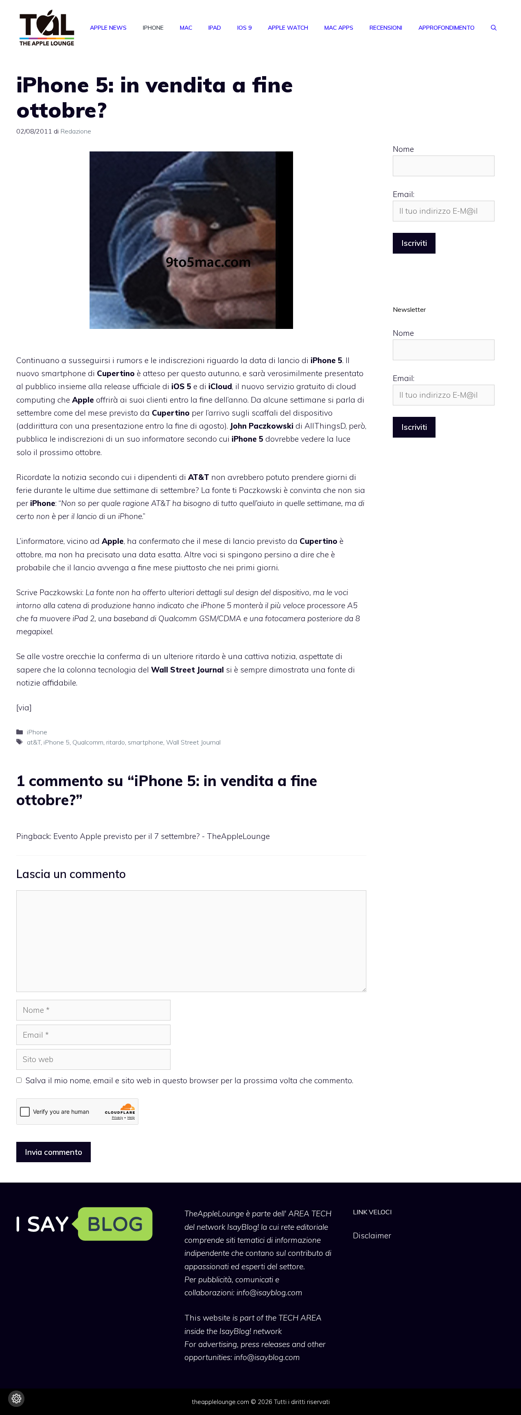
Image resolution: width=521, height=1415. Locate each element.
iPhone (153, 27)
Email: (403, 194)
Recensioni (386, 27)
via (23, 707)
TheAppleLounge (214, 1213)
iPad (214, 27)
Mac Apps (338, 27)
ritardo (115, 742)
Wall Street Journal (193, 742)
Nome (403, 149)
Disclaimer (372, 1235)
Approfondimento (446, 27)
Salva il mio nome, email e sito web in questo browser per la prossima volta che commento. (189, 1080)
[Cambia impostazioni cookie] (16, 1399)
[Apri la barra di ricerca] (494, 27)
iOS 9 (244, 27)
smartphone (145, 742)
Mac (186, 27)
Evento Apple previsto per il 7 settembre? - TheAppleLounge (161, 836)
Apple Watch (288, 27)
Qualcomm (87, 742)
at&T (34, 742)
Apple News (108, 27)
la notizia (70, 477)
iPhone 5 (57, 742)
